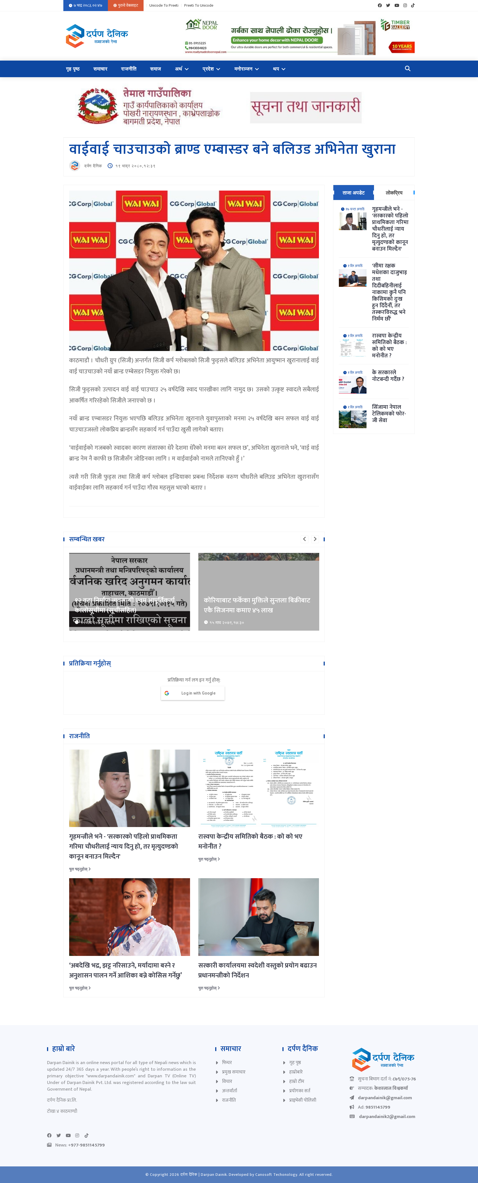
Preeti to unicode (198, 5)
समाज (155, 69)
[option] (129, 592)
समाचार (100, 69)
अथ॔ (178, 69)
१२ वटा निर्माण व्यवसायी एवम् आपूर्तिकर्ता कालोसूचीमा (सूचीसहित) (125, 605)
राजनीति (128, 69)
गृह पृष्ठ (73, 69)
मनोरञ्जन (244, 69)
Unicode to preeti (163, 5)
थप (276, 69)
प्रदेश (208, 69)
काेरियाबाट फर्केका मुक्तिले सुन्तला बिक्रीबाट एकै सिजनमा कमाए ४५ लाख (257, 605)
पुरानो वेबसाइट (128, 5)
